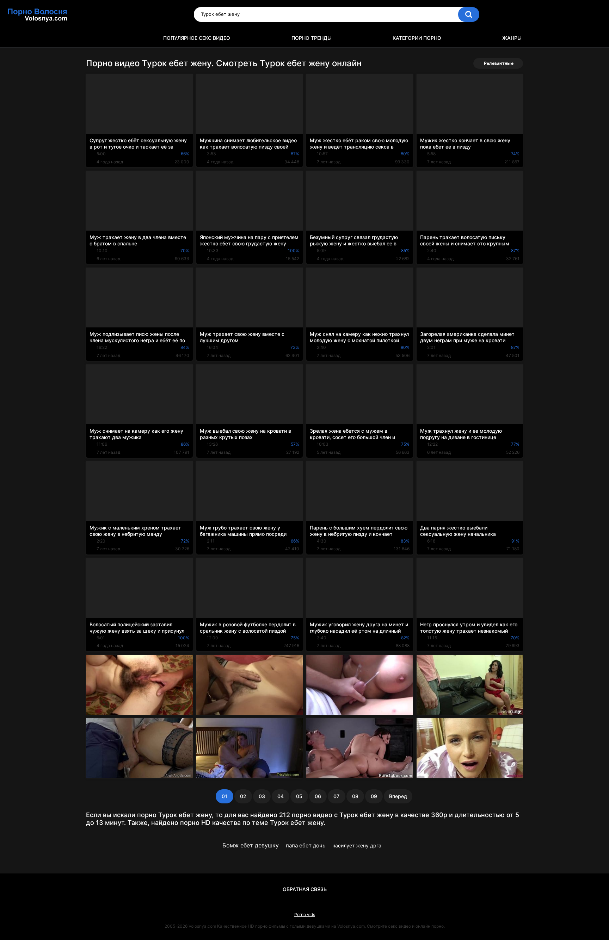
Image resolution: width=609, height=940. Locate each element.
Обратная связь (305, 889)
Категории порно (417, 38)
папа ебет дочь (305, 845)
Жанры (512, 38)
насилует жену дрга (356, 845)
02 (243, 796)
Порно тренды (311, 38)
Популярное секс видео (196, 38)
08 (355, 796)
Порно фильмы (95, 38)
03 (262, 796)
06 (318, 796)
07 (336, 796)
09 (374, 796)
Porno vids (304, 914)
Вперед (398, 796)
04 (280, 796)
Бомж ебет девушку (250, 845)
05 (299, 796)
